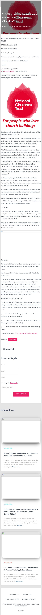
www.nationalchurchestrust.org (27, 333)
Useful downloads (12, 599)
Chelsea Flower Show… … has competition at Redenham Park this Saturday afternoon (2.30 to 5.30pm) (21, 511)
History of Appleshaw (29, 599)
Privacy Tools (27, 594)
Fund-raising (12, 339)
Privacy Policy (14, 383)
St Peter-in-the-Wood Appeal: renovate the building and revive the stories (21, 605)
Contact (21, 611)
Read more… (16, 467)
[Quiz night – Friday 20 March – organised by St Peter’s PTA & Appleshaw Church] (21, 556)
